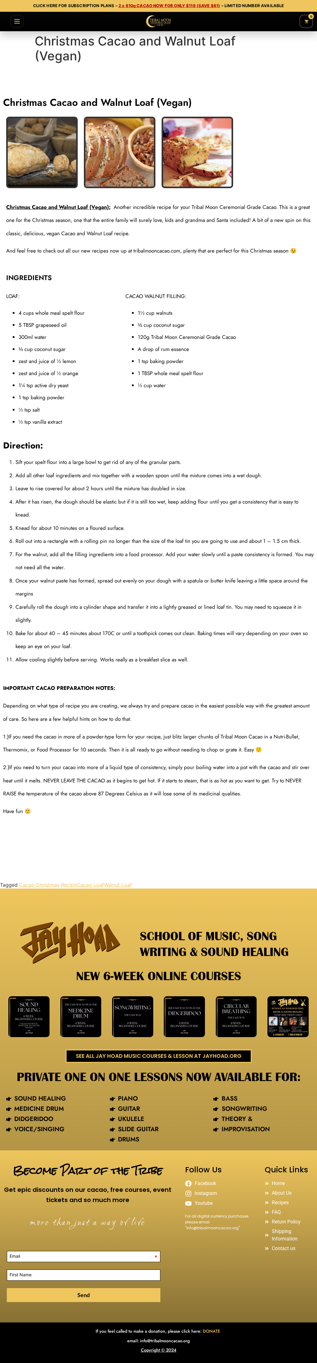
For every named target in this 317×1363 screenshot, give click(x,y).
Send (83, 1295)
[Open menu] (17, 21)
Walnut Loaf (118, 885)
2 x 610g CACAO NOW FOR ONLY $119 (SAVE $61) (169, 5)
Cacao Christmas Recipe (48, 885)
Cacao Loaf (90, 885)
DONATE (212, 1331)
